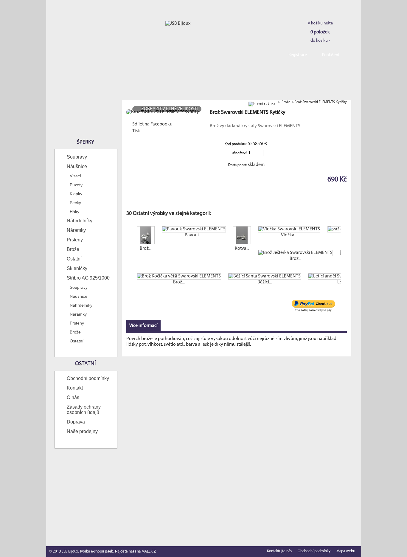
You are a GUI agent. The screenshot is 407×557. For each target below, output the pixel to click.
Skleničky (77, 268)
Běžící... (264, 282)
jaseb (109, 551)
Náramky (76, 230)
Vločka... (289, 235)
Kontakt (75, 387)
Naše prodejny (82, 431)
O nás (73, 397)
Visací (75, 175)
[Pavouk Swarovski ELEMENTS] (194, 229)
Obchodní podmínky (88, 378)
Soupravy (77, 156)
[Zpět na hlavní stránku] (261, 102)
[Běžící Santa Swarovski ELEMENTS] (264, 276)
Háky (74, 211)
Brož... (145, 248)
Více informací (143, 325)
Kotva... (242, 248)
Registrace (297, 55)
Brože (73, 249)
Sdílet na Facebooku (152, 124)
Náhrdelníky (79, 220)
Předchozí (127, 238)
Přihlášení (330, 55)
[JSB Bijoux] (177, 24)
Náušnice (77, 166)
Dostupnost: (237, 165)
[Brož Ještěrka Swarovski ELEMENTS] (295, 253)
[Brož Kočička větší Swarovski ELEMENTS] (179, 276)
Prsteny (75, 239)
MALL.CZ (149, 551)
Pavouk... (194, 235)
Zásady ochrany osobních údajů (84, 409)
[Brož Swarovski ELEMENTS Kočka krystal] (146, 236)
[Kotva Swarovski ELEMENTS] (242, 236)
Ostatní (74, 258)
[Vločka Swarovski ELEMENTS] (289, 229)
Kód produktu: (236, 144)
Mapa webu (345, 551)
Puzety (76, 184)
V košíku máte (320, 32)
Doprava (76, 421)
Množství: (239, 153)
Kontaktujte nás (279, 551)
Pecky (75, 202)
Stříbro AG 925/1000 (88, 277)
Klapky (76, 193)
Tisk (136, 131)
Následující (342, 238)
